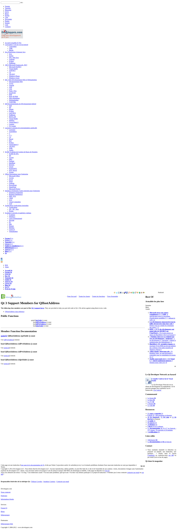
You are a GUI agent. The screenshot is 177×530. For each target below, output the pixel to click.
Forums (7, 6)
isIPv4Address (41, 322)
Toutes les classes (84, 296)
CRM (11, 198)
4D (10, 107)
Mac (10, 224)
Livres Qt (8, 283)
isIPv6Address (41, 324)
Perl (10, 141)
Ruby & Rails (13, 96)
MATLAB (12, 117)
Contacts (8, 27)
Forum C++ (9, 238)
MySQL (11, 165)
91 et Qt (155, 413)
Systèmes (18, 213)
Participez (4, 496)
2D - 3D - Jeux (14, 209)
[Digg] (123, 293)
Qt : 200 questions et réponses (160, 415)
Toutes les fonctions (98, 296)
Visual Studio (13, 69)
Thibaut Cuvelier (36, 481)
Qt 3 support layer (37, 308)
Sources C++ (9, 249)
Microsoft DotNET (15, 67)
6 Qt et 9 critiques (155, 426)
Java (15, 52)
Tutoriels (8, 8)
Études (7, 21)
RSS (6, 265)
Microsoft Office (14, 176)
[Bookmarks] (141, 293)
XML (11, 148)
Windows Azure (14, 78)
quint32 (4, 336)
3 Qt (154, 432)
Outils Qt (8, 280)
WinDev (11, 120)
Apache (11, 85)
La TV (151, 402)
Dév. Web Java (14, 57)
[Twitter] (116, 293)
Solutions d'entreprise (22, 191)
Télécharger (152, 440)
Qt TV (7, 287)
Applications (16, 205)
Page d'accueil (72, 296)
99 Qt (152, 423)
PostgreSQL (13, 168)
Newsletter (8, 19)
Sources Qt (8, 281)
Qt (6, 253)
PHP (10, 94)
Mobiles (11, 228)
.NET (16, 65)
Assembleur (13, 131)
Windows (12, 217)
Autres (11, 150)
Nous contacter (6, 492)
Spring (11, 56)
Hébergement (5, 515)
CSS (10, 89)
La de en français (159, 442)
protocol (6, 348)
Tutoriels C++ (10, 242)
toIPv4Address (8, 340)
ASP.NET (12, 70)
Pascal (11, 139)
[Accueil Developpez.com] (12, 38)
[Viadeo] (114, 293)
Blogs (7, 14)
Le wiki (151, 405)
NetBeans (12, 63)
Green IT (12, 229)
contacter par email (133, 472)
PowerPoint (13, 185)
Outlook (11, 183)
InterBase (12, 163)
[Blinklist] (131, 293)
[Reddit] (135, 293)
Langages (21, 128)
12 (171, 342)
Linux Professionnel (15, 218)
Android (11, 59)
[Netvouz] (133, 293)
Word (11, 181)
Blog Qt (7, 285)
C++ (10, 135)
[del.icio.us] (125, 293)
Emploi (7, 23)
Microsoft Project (14, 189)
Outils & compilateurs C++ (14, 246)
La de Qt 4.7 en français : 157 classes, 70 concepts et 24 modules (162, 429)
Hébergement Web (7, 524)
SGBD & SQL (14, 154)
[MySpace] (127, 293)
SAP (10, 204)
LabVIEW (12, 113)
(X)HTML (12, 102)
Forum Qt (8, 272)
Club (6, 25)
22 (154, 320)
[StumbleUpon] (139, 293)
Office (16, 174)
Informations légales (7, 499)
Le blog (151, 400)
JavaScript (12, 93)
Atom (7, 267)
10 (166, 362)
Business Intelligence (16, 194)
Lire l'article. (157, 390)
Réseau (11, 226)
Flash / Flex (13, 91)
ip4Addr (39, 320)
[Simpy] (137, 293)
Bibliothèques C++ (11, 248)
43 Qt (151, 421)
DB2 (10, 159)
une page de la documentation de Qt (32, 465)
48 (153, 417)
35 (165, 417)
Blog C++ (8, 251)
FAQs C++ (8, 240)
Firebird (11, 161)
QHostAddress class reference (14, 311)
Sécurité (11, 220)
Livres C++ (9, 244)
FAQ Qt (7, 274)
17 (158, 327)
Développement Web (16, 82)
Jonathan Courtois (49, 481)
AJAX (11, 83)
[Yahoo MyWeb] (129, 293)
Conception (16, 45)
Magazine (8, 10)
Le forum (152, 398)
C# (10, 72)
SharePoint (12, 187)
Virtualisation (13, 231)
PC (10, 222)
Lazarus (11, 124)
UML (11, 48)
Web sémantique (14, 98)
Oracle (11, 167)
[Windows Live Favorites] (144, 293)
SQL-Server (13, 170)
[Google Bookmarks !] (119, 293)
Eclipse (11, 61)
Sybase (11, 172)
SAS (10, 200)
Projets (7, 15)
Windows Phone (14, 76)
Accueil (13, 43)
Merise (11, 50)
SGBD (21, 152)
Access (11, 157)
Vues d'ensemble (112, 296)
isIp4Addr (39, 326)
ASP (10, 87)
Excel (11, 180)
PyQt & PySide (10, 289)
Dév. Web (21, 80)
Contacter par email (62, 481)
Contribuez (151, 455)
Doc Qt (7, 276)
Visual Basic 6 (13, 122)
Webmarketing (13, 100)
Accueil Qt (8, 270)
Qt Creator (12, 126)
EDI (20, 104)
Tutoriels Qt (9, 278)
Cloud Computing (15, 202)
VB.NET (12, 74)
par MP (171, 455)
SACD (107, 471)
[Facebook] (121, 293)
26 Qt (152, 425)
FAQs (7, 12)
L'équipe (151, 404)
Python (11, 143)
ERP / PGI (12, 196)
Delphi (11, 109)
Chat (6, 17)
